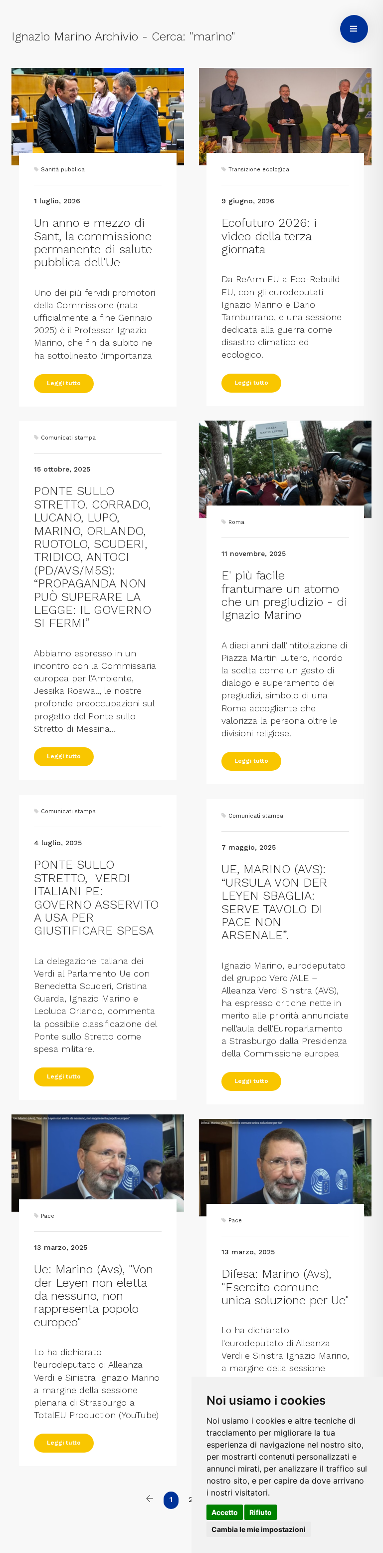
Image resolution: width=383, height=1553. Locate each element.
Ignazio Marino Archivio (74, 36)
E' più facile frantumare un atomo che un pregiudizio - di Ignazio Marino (284, 595)
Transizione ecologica (258, 169)
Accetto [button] (224, 1512)
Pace (47, 1216)
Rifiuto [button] (260, 1512)
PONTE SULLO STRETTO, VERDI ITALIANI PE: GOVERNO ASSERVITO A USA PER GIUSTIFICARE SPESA (96, 898)
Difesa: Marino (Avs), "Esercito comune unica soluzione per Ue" (285, 1287)
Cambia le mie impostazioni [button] (258, 1529)
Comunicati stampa (68, 438)
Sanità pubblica (63, 169)
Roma (236, 522)
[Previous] (150, 1500)
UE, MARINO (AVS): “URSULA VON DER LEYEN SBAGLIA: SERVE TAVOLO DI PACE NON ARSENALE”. (274, 902)
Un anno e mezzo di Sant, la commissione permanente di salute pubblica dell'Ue (93, 242)
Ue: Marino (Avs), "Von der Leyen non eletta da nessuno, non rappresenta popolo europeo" (93, 1295)
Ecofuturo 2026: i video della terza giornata (269, 236)
